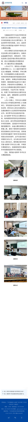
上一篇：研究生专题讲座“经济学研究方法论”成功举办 (14, 391)
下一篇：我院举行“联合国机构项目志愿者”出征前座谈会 (14, 393)
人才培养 (18, 23)
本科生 (22, 23)
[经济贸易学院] (7, 3)
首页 (14, 23)
